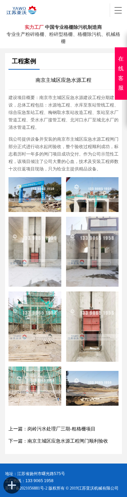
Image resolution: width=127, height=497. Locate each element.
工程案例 (24, 61)
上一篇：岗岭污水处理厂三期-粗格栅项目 (52, 428)
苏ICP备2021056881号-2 (26, 488)
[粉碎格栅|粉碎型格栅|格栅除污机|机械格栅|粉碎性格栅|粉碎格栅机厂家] (57, 10)
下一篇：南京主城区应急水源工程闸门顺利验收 (58, 441)
